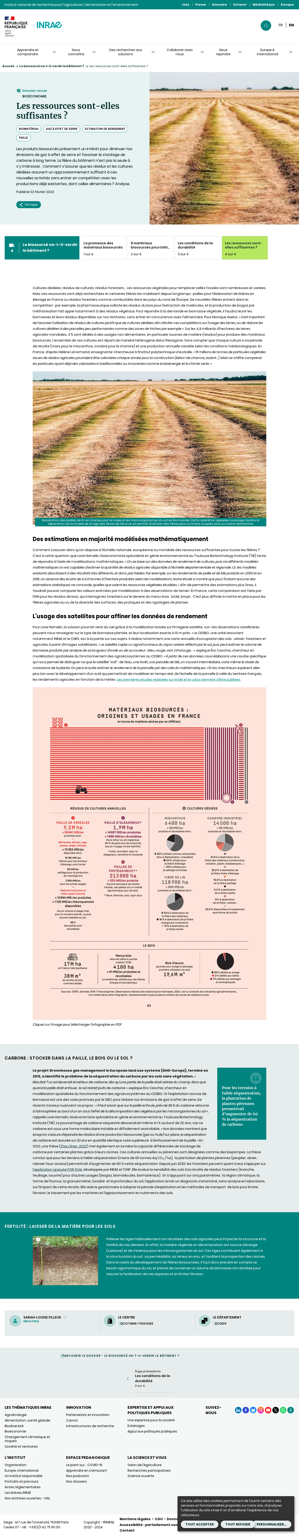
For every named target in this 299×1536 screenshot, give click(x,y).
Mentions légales (135, 1519)
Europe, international (22, 1470)
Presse (200, 5)
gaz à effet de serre (62, 129)
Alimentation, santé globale (27, 1420)
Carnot (72, 1420)
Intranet (240, 5)
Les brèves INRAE (18, 1492)
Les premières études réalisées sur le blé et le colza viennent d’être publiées (178, 679)
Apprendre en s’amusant (86, 1470)
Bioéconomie (34, 96)
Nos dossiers (76, 1481)
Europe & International (267, 52)
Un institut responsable (24, 1476)
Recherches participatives (149, 1470)
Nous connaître (76, 52)
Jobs (185, 5)
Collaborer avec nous (180, 52)
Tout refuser (237, 1524)
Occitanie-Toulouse (136, 1323)
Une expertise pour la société (151, 1420)
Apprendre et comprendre (28, 52)
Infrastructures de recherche (90, 1426)
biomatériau (29, 129)
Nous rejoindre (223, 52)
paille (23, 138)
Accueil (8, 66)
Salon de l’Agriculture (145, 1465)
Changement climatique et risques (27, 1439)
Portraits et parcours (22, 1481)
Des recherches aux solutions (125, 52)
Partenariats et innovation (87, 1414)
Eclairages (136, 1425)
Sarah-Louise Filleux (42, 1317)
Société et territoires (21, 1446)
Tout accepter (199, 1524)
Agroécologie (16, 1414)
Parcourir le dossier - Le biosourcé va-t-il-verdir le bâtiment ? (120, 1356)
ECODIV (220, 1323)
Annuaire (219, 5)
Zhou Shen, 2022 (74, 1146)
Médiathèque (264, 5)
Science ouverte (141, 1476)
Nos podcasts (77, 1476)
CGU (159, 1519)
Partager (31, 205)
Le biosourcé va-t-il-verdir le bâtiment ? (51, 66)
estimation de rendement (105, 129)
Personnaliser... (272, 1524)
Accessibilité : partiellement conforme (154, 1524)
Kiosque (287, 5)
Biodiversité (14, 1426)
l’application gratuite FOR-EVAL (57, 1169)
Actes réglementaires (23, 1487)
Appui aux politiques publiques (152, 1431)
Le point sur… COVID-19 (84, 1465)
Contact (127, 1530)
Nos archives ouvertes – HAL (27, 1498)
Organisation (15, 1465)
